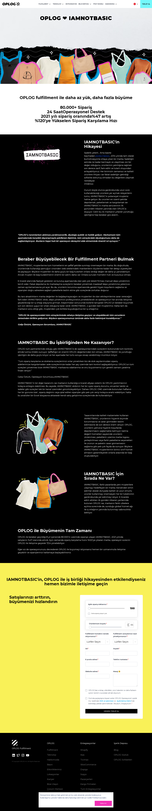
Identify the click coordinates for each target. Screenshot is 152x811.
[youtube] (27, 755)
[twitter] (18, 755)
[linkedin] (13, 755)
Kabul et (103, 803)
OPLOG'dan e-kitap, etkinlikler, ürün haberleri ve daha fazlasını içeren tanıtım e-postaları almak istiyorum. (112, 691)
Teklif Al (146, 4)
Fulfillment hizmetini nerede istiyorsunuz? (97, 635)
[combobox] (114, 641)
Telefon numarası (120, 659)
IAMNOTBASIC (102, 156)
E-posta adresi (91, 659)
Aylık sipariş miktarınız (97, 604)
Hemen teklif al (111, 711)
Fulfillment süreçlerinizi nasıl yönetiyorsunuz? (125, 635)
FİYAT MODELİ (98, 4)
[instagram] (23, 755)
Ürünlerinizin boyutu (97, 624)
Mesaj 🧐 (116, 671)
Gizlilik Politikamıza (94, 798)
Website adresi (91, 671)
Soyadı (116, 649)
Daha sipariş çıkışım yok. (99, 613)
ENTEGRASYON (71, 4)
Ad (86, 649)
